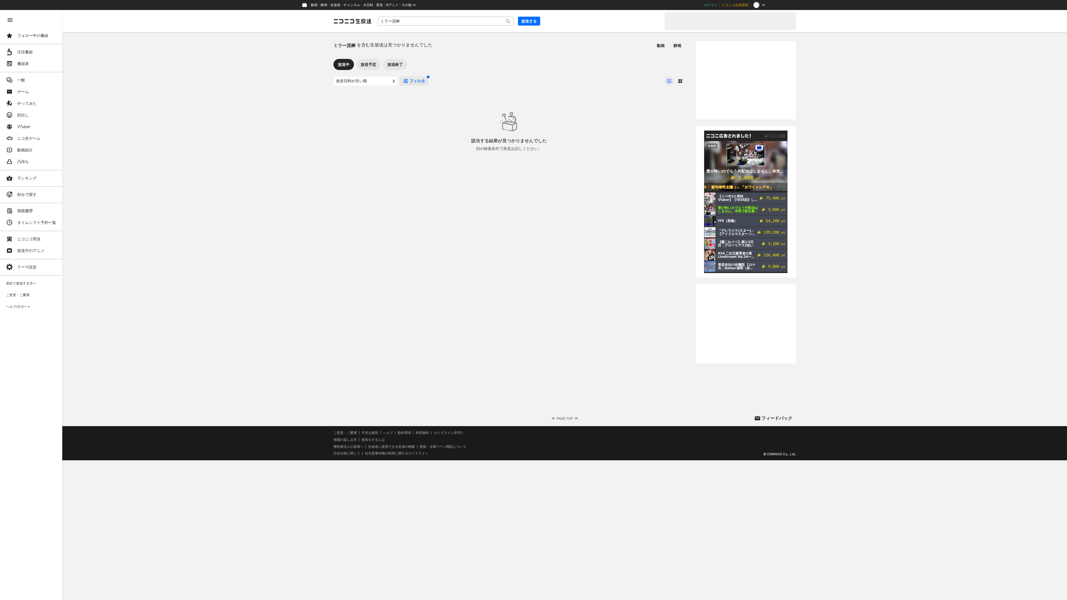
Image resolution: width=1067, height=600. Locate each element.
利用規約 (422, 432)
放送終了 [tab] (395, 64)
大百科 (368, 5)
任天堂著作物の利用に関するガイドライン (396, 453)
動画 (314, 5)
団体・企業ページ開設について (443, 446)
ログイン (710, 5)
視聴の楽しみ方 (345, 440)
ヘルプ (388, 432)
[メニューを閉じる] (10, 20)
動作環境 (404, 432)
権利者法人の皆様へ (348, 446)
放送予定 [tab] (368, 64)
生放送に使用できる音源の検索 (391, 446)
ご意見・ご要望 (345, 433)
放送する (529, 21)
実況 (379, 5)
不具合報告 (370, 432)
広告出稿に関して (346, 453)
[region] (31, 305)
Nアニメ (392, 5)
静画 (324, 5)
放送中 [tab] (344, 64)
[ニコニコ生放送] (352, 21)
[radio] (669, 81)
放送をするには (373, 439)
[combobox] (445, 21)
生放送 (335, 5)
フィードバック (776, 418)
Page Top (565, 418)
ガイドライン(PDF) (448, 432)
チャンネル (351, 5)
